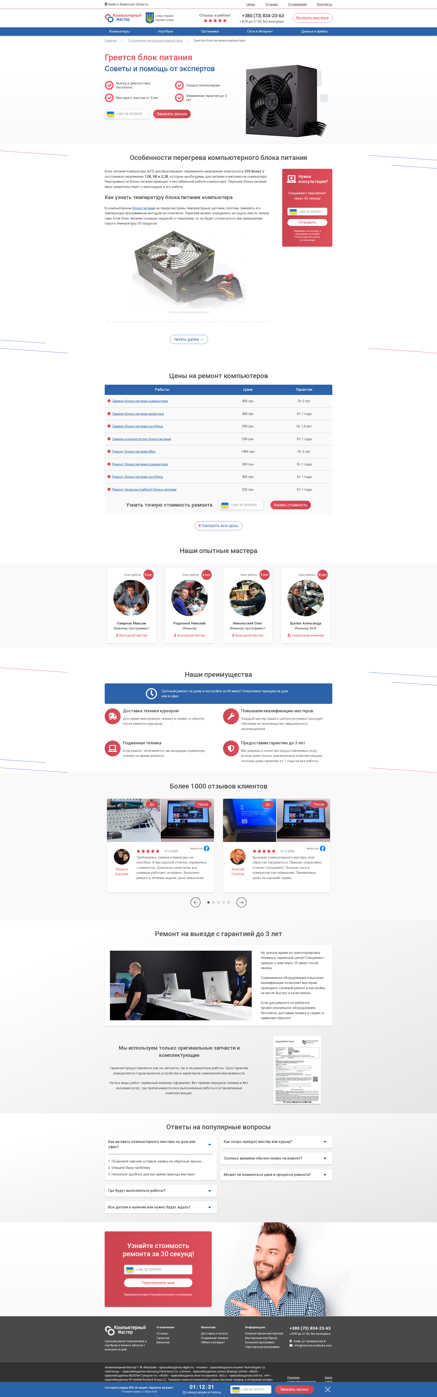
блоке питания (143, 208)
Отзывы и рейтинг (215, 15)
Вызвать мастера (312, 17)
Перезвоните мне (158, 1282)
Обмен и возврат (213, 1342)
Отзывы (271, 4)
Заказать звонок (294, 1389)
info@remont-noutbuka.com (313, 1345)
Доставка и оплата (214, 1333)
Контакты (324, 4)
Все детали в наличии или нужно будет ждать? (149, 1207)
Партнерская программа (262, 1347)
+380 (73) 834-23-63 (263, 15)
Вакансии (163, 1342)
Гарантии (163, 1338)
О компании (297, 4)
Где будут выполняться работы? (136, 1190)
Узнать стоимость (290, 505)
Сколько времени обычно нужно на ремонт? (263, 1158)
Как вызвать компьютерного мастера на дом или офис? (151, 1144)
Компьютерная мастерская (264, 1333)
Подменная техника (214, 1338)
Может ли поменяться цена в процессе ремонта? (267, 1174)
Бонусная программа (259, 1342)
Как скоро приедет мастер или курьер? (258, 1141)
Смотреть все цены (218, 525)
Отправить (307, 222)
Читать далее (187, 339)
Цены (250, 4)
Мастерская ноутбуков (261, 1338)
